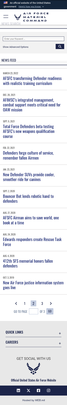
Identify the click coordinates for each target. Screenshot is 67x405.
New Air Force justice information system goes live (33, 285)
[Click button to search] (60, 46)
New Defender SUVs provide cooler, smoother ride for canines (29, 176)
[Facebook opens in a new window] (38, 390)
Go (50, 311)
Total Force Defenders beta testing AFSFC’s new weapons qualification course (29, 131)
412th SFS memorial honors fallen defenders (28, 263)
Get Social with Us (34, 359)
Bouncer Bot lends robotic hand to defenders (28, 198)
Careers (12, 342)
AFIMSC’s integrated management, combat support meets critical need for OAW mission (31, 105)
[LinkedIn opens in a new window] (18, 390)
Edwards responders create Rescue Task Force (32, 241)
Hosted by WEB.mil (33, 400)
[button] (32, 7)
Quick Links (14, 332)
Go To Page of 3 (29, 311)
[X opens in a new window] (28, 390)
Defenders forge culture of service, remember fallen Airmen (28, 155)
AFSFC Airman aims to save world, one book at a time (31, 220)
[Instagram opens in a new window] (48, 390)
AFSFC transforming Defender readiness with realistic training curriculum (32, 80)
